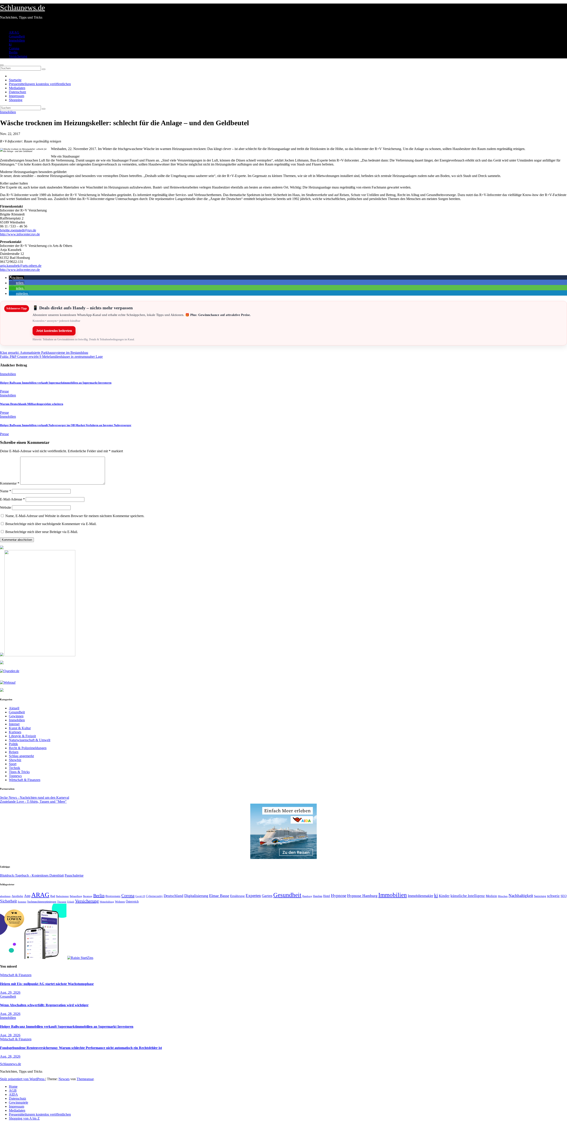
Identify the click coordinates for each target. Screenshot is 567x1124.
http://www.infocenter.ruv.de (20, 234)
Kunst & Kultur (20, 728)
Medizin (491, 896)
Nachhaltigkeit (521, 895)
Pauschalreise (74, 875)
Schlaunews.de (22, 8)
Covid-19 (140, 896)
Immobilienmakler (420, 896)
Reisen (13, 752)
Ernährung (237, 896)
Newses (64, 1079)
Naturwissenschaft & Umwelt (29, 740)
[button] (16, 277)
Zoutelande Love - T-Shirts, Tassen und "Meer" (33, 801)
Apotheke (17, 896)
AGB (13, 1090)
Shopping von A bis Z (24, 1118)
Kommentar (9, 483)
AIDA (13, 1094)
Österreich (132, 901)
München (503, 896)
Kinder (444, 896)
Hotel (326, 896)
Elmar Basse (219, 895)
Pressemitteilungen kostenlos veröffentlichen (40, 84)
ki (10, 44)
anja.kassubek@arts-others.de (20, 266)
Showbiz (15, 760)
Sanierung (540, 896)
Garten (267, 895)
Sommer (22, 901)
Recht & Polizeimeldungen (28, 748)
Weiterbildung (107, 901)
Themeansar (85, 1079)
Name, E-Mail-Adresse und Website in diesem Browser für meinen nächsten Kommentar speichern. (74, 516)
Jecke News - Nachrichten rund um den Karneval (34, 797)
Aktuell (14, 708)
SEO (564, 896)
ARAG (14, 32)
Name (5, 491)
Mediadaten (17, 88)
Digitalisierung (196, 895)
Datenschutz (17, 92)
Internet (14, 724)
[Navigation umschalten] (2, 65)
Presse (4, 391)
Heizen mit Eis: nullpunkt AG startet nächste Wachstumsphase (47, 984)
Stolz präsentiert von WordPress (22, 1079)
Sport (12, 764)
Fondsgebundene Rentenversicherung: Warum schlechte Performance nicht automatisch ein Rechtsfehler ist (81, 1048)
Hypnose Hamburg (362, 895)
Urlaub (70, 901)
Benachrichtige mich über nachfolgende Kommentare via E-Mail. (51, 524)
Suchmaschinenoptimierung (41, 901)
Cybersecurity (154, 896)
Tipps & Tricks (19, 772)
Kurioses (15, 732)
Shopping (15, 100)
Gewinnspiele (18, 1102)
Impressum (16, 96)
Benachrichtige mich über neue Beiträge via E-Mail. (41, 532)
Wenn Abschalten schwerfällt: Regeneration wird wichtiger (44, 1005)
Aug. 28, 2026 (10, 1014)
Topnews (15, 776)
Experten (253, 895)
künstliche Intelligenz (467, 896)
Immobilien (17, 40)
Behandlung (76, 896)
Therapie (61, 901)
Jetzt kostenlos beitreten (54, 331)
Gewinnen (16, 716)
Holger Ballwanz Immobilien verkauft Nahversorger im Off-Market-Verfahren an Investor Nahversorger (65, 425)
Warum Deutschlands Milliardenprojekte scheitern (31, 404)
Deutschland (173, 895)
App (27, 896)
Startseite (15, 80)
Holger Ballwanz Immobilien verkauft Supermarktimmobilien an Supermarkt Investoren (55, 382)
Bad (52, 896)
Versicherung (18, 56)
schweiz (553, 896)
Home (13, 1086)
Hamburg (307, 896)
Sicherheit (8, 901)
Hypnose (338, 895)
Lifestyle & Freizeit (22, 736)
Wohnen (120, 901)
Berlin (13, 52)
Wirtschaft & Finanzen (24, 780)
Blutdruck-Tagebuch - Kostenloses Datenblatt (32, 875)
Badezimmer (62, 896)
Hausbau (317, 896)
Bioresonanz (112, 896)
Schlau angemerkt (21, 756)
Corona (14, 48)
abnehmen (5, 896)
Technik (14, 768)
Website (5, 507)
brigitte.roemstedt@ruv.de (18, 230)
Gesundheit (17, 36)
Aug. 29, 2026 (10, 992)
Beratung (87, 896)
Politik (13, 744)
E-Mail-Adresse (12, 499)
